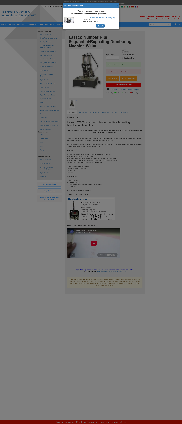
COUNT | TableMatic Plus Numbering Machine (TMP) (99, 18)
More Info (100, 26)
